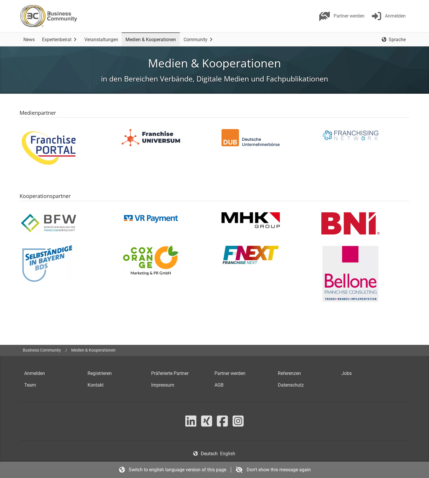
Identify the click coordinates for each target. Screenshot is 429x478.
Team (30, 385)
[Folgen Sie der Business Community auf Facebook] (222, 424)
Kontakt (96, 385)
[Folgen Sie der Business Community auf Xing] (206, 424)
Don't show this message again (278, 469)
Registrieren (100, 373)
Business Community (42, 350)
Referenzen (289, 373)
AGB (219, 385)
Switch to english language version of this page (177, 469)
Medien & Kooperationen (93, 350)
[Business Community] (49, 16)
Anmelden (34, 373)
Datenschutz (291, 385)
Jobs (346, 373)
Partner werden (229, 373)
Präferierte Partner (170, 373)
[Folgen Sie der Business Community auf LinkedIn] (191, 424)
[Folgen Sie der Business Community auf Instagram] (238, 424)
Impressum (162, 385)
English (227, 453)
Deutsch (209, 453)
